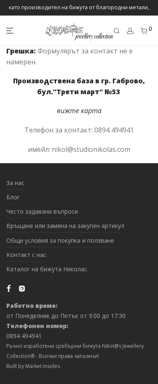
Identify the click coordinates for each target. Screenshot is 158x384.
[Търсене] (116, 31)
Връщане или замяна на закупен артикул (65, 226)
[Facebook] (8, 288)
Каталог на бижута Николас (46, 269)
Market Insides (42, 366)
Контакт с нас (26, 255)
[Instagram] (22, 288)
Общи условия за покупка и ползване (60, 240)
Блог (13, 197)
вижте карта (79, 110)
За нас (15, 183)
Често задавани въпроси (42, 211)
